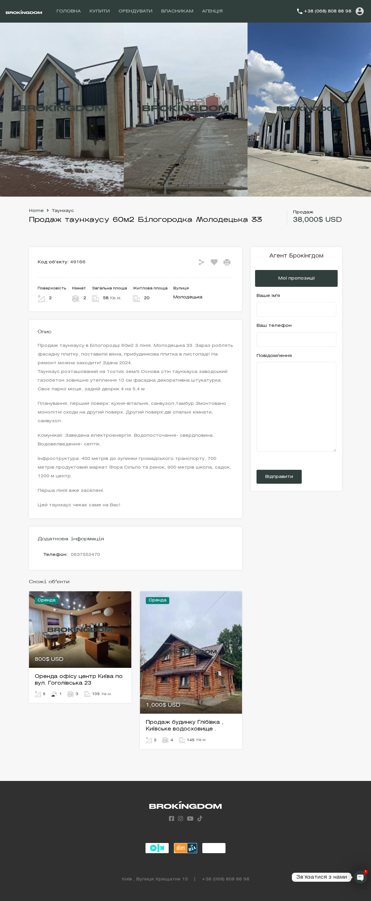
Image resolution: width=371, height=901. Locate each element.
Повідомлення (274, 356)
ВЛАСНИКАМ (177, 11)
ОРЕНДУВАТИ (135, 11)
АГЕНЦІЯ (212, 11)
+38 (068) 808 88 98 (327, 11)
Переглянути (80, 653)
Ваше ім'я (268, 296)
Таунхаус (63, 211)
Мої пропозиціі (296, 278)
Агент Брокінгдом (296, 256)
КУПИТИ (100, 11)
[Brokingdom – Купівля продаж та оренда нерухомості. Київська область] (24, 11)
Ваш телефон (274, 326)
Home (36, 211)
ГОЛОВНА (69, 11)
